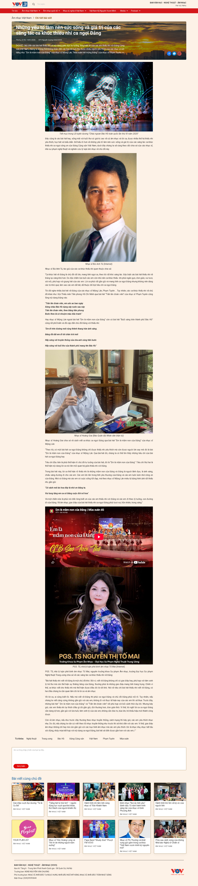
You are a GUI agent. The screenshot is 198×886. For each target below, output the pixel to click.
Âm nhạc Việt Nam (30, 11)
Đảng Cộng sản (77, 738)
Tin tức (15, 11)
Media (123, 11)
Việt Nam (93, 738)
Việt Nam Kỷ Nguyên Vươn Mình (102, 11)
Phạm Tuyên (109, 738)
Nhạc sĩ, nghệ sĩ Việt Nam (73, 11)
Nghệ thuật (31, 738)
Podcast (134, 11)
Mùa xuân (124, 738)
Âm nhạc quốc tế (50, 11)
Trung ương (47, 738)
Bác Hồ (61, 738)
